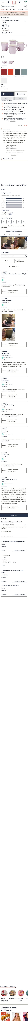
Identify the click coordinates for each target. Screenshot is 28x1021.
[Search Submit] (25, 6)
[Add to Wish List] (25, 21)
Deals (2, 9)
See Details (12, 121)
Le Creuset (4, 24)
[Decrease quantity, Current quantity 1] (2, 89)
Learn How (9, 116)
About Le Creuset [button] (8, 158)
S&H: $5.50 (4, 28)
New (14, 9)
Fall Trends (20, 9)
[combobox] (12, 6)
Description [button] (6, 129)
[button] (3, 3)
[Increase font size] (24, 125)
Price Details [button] (5, 30)
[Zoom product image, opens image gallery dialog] (2, 57)
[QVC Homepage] (1, 18)
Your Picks (8, 9)
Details (22, 107)
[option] (14, 13)
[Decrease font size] (26, 125)
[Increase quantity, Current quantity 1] (7, 89)
